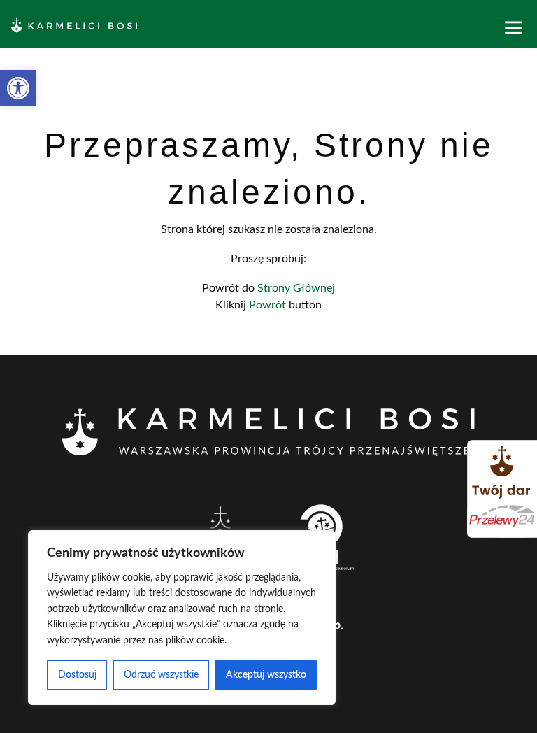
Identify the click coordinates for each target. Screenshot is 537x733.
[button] (18, 88)
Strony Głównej (296, 288)
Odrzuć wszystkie (161, 675)
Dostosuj (77, 675)
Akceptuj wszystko (266, 675)
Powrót (267, 305)
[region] (182, 617)
